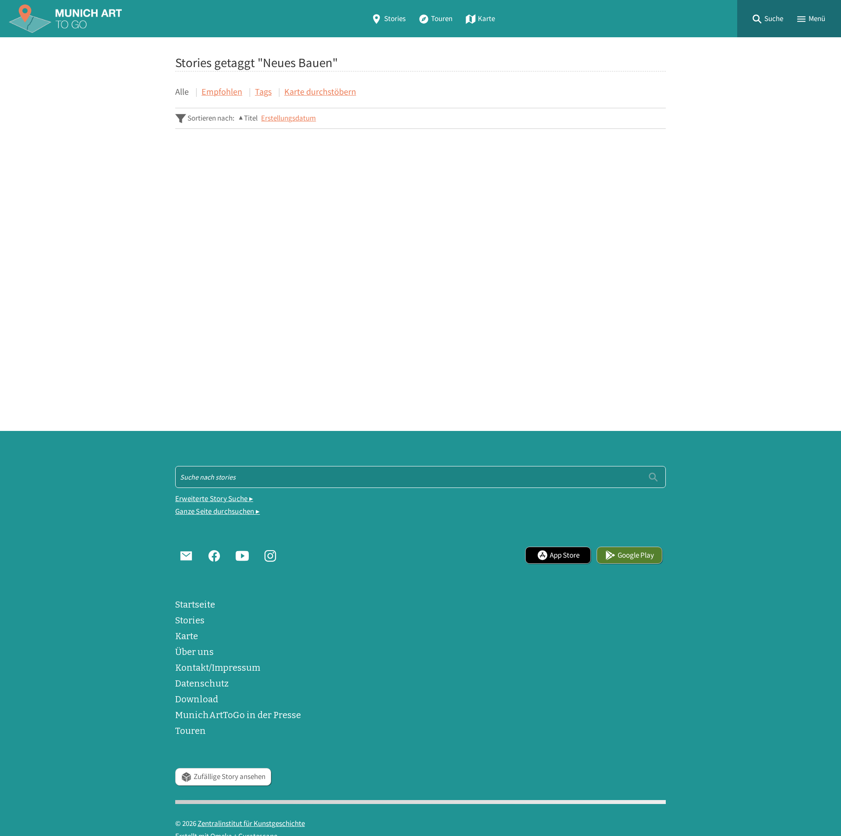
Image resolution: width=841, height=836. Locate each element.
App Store (565, 555)
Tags (263, 91)
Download (196, 699)
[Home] (65, 18)
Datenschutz (202, 683)
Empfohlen (221, 91)
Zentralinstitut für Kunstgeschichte (251, 823)
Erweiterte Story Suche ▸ (214, 498)
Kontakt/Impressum (217, 667)
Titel (251, 118)
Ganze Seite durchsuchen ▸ (217, 511)
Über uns (194, 652)
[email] (186, 555)
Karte (486, 18)
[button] (767, 18)
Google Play (636, 555)
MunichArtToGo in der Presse (238, 715)
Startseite (195, 604)
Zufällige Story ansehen (229, 776)
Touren (441, 18)
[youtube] (242, 555)
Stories (395, 18)
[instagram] (270, 555)
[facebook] (214, 555)
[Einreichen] (653, 476)
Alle (182, 91)
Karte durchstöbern (320, 91)
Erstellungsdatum (288, 118)
